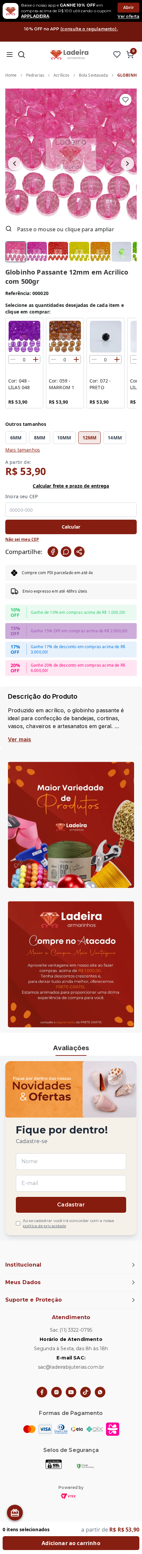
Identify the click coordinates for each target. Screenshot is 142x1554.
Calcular (71, 527)
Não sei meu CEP (22, 539)
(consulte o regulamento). (89, 28)
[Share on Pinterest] (79, 551)
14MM (115, 437)
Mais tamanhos (22, 450)
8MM (39, 437)
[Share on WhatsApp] (66, 551)
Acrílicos (61, 75)
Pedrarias (35, 75)
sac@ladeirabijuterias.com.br (71, 1367)
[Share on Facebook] (53, 551)
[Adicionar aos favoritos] (125, 100)
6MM (15, 437)
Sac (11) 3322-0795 (71, 1330)
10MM (64, 437)
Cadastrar (71, 1205)
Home (11, 75)
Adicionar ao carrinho (71, 1543)
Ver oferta (128, 16)
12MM (90, 437)
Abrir (128, 7)
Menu (9, 54)
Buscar (21, 54)
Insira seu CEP (21, 496)
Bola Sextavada (93, 75)
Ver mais (19, 739)
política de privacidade (44, 1225)
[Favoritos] (117, 54)
